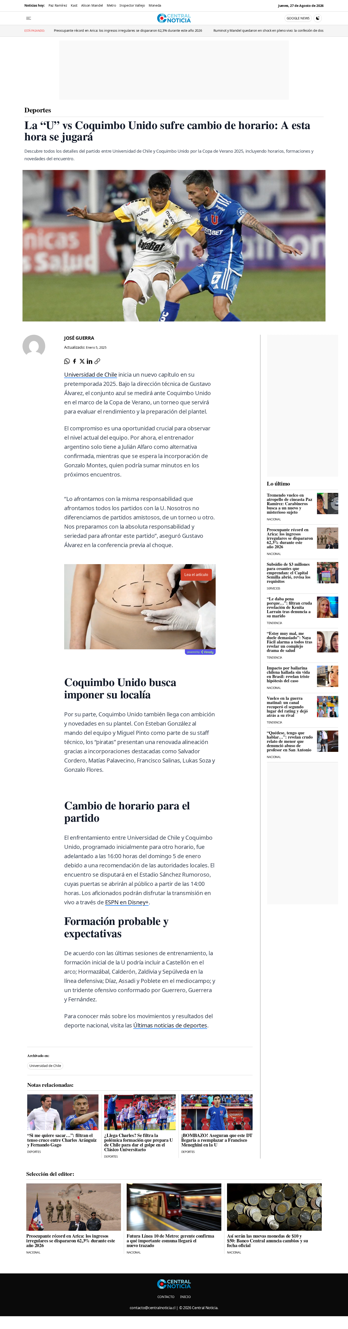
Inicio (185, 1296)
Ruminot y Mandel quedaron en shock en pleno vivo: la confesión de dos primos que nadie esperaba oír (183, 30)
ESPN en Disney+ (127, 902)
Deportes (37, 109)
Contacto (165, 1296)
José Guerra (79, 338)
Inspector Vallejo (132, 5)
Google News (298, 18)
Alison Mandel (92, 5)
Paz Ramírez (58, 5)
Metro (111, 5)
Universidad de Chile (90, 374)
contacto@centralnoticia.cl (152, 1307)
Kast (74, 5)
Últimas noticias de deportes (170, 1025)
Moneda (155, 5)
